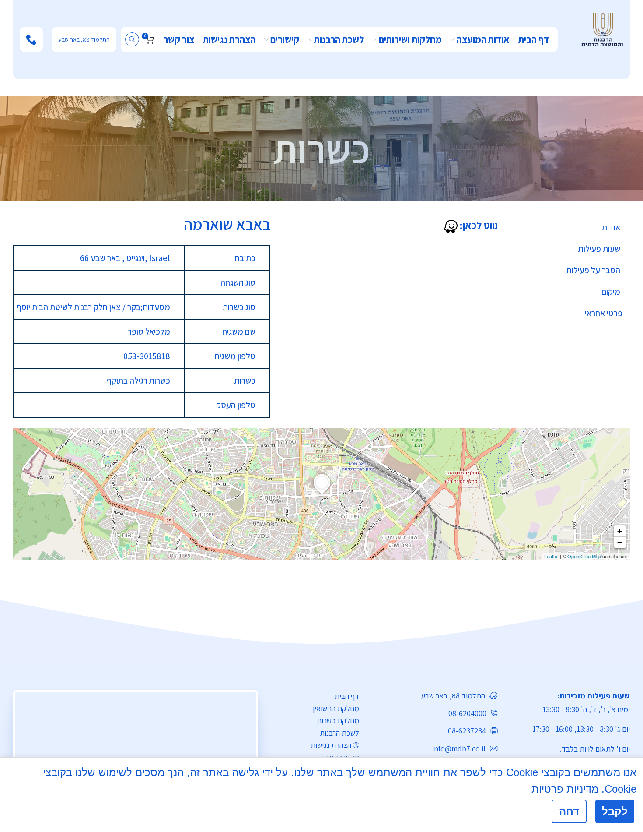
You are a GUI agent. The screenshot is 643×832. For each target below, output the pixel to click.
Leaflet (551, 556)
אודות (611, 227)
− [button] (619, 542)
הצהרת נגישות (331, 745)
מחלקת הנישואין (336, 708)
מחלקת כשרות (338, 721)
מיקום (610, 291)
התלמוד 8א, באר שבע (84, 39)
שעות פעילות (599, 248)
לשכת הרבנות (339, 733)
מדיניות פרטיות (564, 789)
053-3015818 (146, 356)
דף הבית (347, 696)
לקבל (615, 811)
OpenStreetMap (584, 556)
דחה (569, 811)
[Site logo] (602, 29)
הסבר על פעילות (593, 270)
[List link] (435, 695)
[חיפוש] (132, 39)
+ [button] (619, 531)
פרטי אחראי (603, 313)
